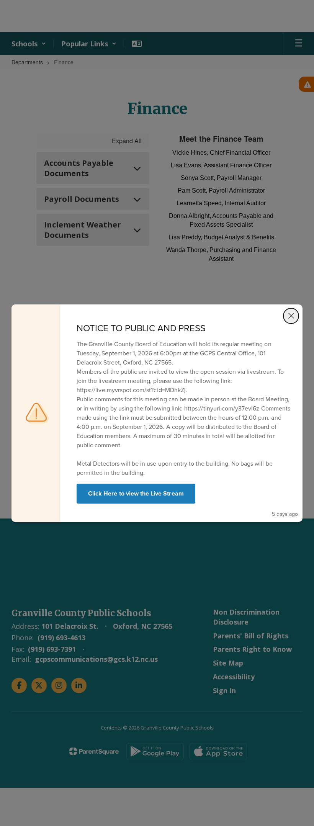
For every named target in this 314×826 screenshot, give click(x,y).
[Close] (291, 316)
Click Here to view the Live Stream (136, 493)
